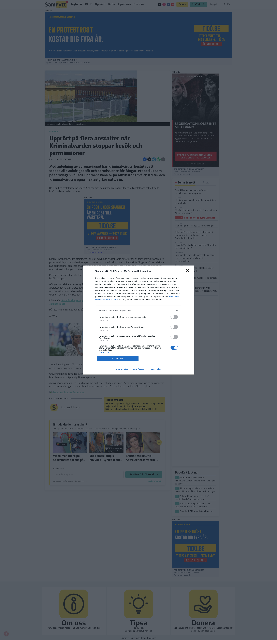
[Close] (188, 271)
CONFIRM (117, 358)
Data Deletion (122, 369)
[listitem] (138, 310)
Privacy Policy (155, 369)
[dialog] (138, 320)
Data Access (138, 369)
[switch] (174, 317)
